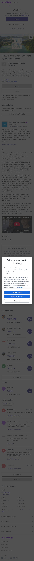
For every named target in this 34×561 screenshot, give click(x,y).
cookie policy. (19, 287)
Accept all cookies (17, 292)
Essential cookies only (17, 297)
